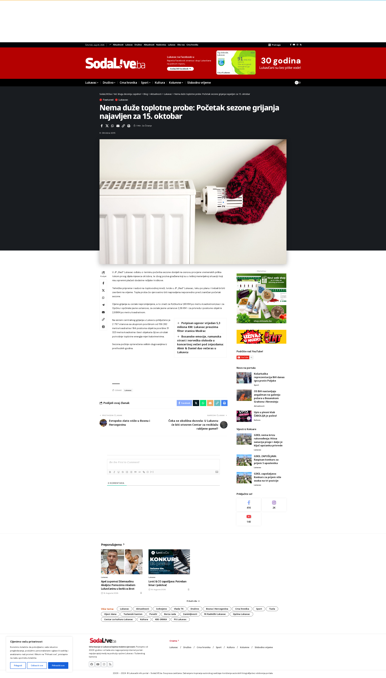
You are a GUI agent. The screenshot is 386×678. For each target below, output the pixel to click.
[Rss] (300, 44)
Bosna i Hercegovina (217, 608)
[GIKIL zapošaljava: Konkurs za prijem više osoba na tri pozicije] (244, 477)
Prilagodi (18, 665)
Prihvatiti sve (58, 665)
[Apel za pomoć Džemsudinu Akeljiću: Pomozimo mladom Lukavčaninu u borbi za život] (121, 561)
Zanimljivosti (190, 614)
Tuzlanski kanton (132, 614)
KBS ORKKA (161, 619)
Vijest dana (110, 614)
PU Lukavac (180, 619)
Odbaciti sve (37, 665)
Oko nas (181, 45)
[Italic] (114, 472)
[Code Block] (140, 472)
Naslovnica (161, 45)
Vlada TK (179, 608)
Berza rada (170, 614)
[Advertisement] (90, 21)
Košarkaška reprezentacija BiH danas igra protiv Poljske (269, 377)
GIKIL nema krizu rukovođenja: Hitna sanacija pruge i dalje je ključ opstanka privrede (268, 440)
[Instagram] (297, 44)
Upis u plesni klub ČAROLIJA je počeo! (265, 414)
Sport (256, 385)
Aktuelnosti (118, 45)
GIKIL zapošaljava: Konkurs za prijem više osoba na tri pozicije (267, 477)
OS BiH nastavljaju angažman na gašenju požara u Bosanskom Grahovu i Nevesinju (267, 396)
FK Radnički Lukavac (215, 614)
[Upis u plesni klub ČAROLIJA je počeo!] (244, 416)
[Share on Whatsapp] (112, 125)
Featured (108, 100)
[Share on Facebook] (102, 125)
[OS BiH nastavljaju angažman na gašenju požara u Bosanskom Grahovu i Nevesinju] (244, 395)
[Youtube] (249, 519)
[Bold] (110, 472)
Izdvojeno (161, 608)
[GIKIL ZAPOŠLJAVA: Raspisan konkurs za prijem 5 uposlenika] (244, 460)
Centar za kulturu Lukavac (118, 619)
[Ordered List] (127, 472)
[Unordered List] (131, 472)
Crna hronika (192, 45)
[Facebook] (290, 44)
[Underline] (118, 472)
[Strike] (123, 472)
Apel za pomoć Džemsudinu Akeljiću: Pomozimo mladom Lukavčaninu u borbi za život (118, 585)
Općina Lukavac (241, 614)
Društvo (138, 45)
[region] (39, 654)
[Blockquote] (135, 472)
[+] (152, 472)
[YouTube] (294, 44)
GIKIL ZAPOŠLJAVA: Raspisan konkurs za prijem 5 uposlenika (266, 460)
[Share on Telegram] (103, 304)
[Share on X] (107, 125)
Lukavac (129, 45)
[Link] (144, 472)
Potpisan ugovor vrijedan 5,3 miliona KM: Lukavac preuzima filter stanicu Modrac (198, 327)
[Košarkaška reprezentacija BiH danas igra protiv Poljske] (244, 377)
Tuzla (272, 608)
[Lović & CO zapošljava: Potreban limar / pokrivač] (169, 561)
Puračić (153, 614)
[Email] (118, 125)
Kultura (257, 420)
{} (148, 472)
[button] (274, 44)
